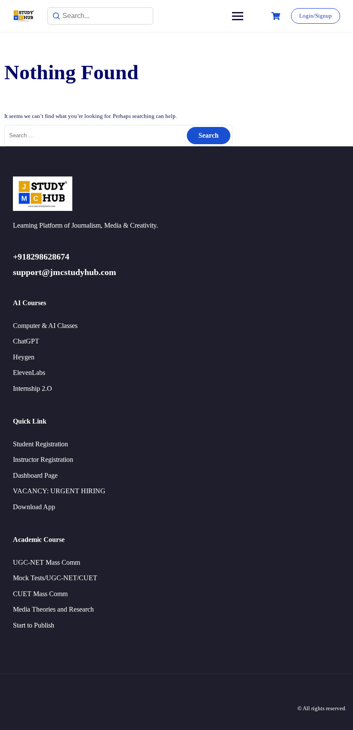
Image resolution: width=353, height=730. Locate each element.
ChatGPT (26, 341)
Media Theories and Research (53, 609)
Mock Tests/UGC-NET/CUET (55, 578)
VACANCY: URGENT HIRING (59, 491)
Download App (34, 506)
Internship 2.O (32, 388)
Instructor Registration (43, 459)
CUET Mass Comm (40, 593)
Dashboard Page (35, 475)
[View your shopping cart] (276, 16)
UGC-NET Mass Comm (46, 562)
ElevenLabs (29, 372)
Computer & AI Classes (45, 325)
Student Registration (40, 444)
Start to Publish (33, 625)
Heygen (23, 357)
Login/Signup (315, 15)
